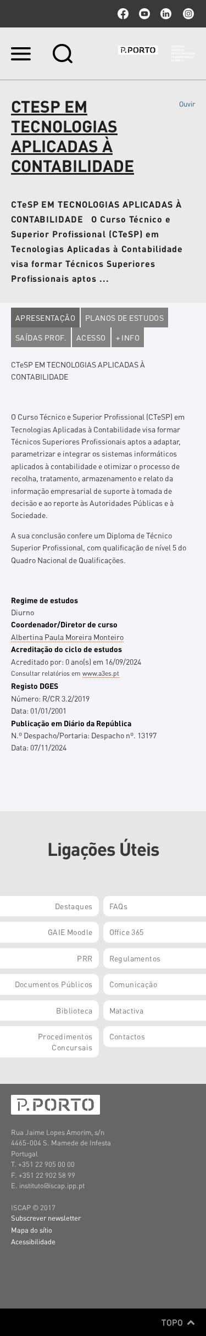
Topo (173, 1322)
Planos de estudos (124, 317)
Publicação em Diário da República (71, 723)
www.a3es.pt (100, 673)
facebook (123, 13)
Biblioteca (74, 1010)
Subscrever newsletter (46, 1217)
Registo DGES (34, 686)
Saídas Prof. (40, 337)
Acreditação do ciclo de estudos (66, 649)
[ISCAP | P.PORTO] (156, 53)
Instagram (187, 13)
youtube (144, 13)
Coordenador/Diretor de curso (64, 624)
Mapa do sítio (31, 1229)
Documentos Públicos (54, 984)
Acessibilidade (33, 1241)
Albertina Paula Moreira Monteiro (67, 637)
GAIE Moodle (70, 932)
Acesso (91, 337)
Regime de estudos (44, 600)
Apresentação (45, 317)
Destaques (74, 906)
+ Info (128, 337)
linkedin (165, 13)
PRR (84, 958)
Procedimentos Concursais (65, 1041)
